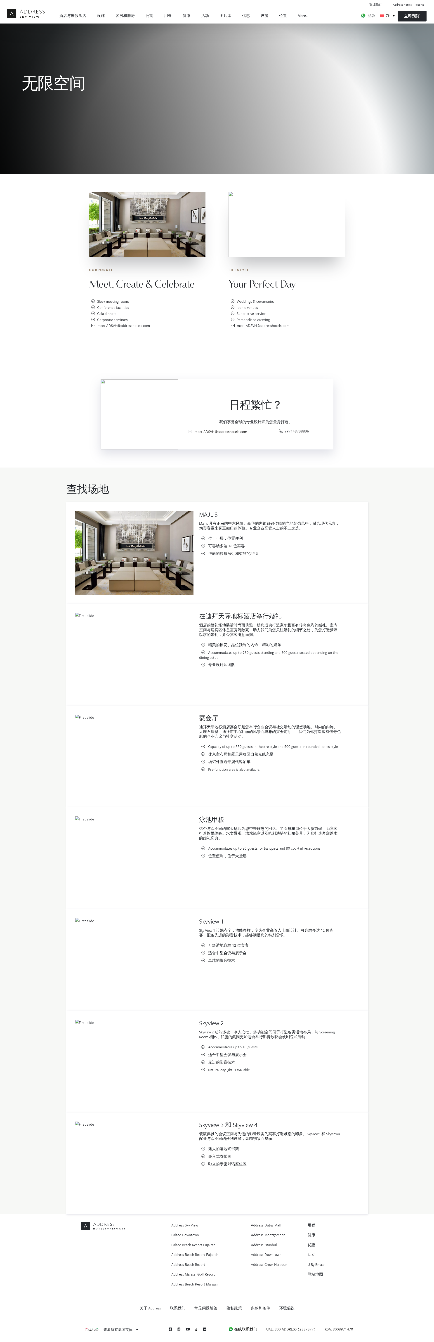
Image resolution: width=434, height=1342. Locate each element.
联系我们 (177, 1308)
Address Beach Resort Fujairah (194, 1254)
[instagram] (178, 1329)
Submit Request (115, 345)
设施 (101, 15)
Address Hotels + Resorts (408, 4)
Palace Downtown (185, 1235)
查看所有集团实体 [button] (118, 1329)
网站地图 (315, 1274)
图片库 (225, 15)
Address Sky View (184, 1225)
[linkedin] (204, 1329)
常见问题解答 (205, 1308)
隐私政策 (234, 1308)
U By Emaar (316, 1264)
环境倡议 (287, 1308)
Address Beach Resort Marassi (194, 1284)
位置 (283, 15)
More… (303, 15)
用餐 (168, 15)
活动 (205, 15)
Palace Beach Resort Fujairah (193, 1244)
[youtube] (188, 1329)
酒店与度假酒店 (72, 15)
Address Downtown (266, 1254)
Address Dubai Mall (266, 1225)
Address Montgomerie (268, 1235)
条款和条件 (260, 1308)
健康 (186, 15)
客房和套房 (125, 15)
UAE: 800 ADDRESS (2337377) (291, 1329)
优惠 (246, 15)
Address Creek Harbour (269, 1264)
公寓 (149, 15)
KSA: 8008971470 (339, 1329)
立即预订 (412, 16)
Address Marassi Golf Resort (193, 1274)
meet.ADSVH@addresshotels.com (123, 325)
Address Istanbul (264, 1244)
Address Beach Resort (188, 1264)
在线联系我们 (245, 1329)
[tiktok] (196, 1329)
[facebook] (170, 1329)
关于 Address (150, 1308)
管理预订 (375, 4)
